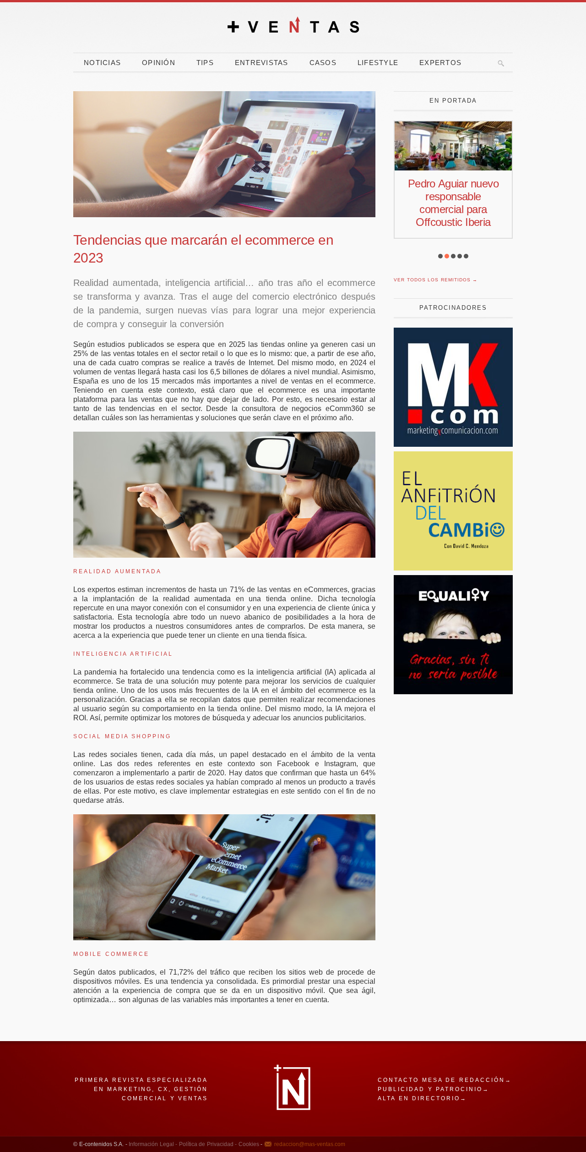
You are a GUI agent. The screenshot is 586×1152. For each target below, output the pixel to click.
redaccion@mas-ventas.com (309, 1144)
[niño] (453, 692)
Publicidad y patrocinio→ (433, 1089)
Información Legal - (153, 1144)
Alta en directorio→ (422, 1098)
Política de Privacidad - (207, 1144)
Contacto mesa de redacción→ (445, 1080)
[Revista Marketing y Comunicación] (453, 444)
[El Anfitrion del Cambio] (453, 568)
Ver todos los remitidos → (435, 279)
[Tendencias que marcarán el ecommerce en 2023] (224, 154)
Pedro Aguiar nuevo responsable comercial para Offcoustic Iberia (453, 202)
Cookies (248, 1144)
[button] (440, 256)
